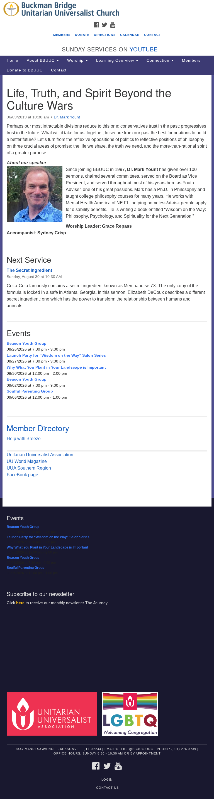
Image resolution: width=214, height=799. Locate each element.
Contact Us (107, 787)
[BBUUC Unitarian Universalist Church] (107, 9)
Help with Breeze (24, 438)
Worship (76, 60)
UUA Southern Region (29, 468)
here (20, 603)
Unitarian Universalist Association (40, 454)
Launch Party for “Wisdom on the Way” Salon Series (56, 355)
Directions (105, 34)
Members (61, 34)
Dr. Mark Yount (67, 117)
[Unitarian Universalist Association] (54, 713)
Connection (159, 60)
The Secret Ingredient (29, 270)
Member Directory (38, 427)
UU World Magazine (27, 461)
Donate (82, 34)
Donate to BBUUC (25, 70)
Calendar (130, 34)
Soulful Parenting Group (30, 391)
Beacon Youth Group (27, 343)
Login (107, 779)
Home (12, 60)
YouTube (144, 49)
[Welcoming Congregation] (132, 713)
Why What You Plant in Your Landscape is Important (56, 367)
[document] (107, 286)
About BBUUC (41, 60)
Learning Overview (115, 60)
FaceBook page (22, 474)
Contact (152, 34)
